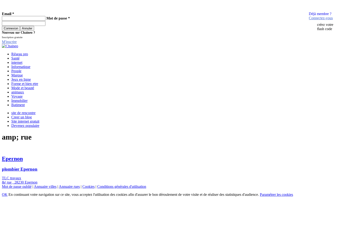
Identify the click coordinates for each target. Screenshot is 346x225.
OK (5, 195)
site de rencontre (23, 113)
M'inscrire (9, 42)
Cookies (88, 187)
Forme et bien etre (24, 84)
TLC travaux (11, 178)
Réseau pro (19, 54)
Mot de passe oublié (17, 187)
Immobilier (19, 101)
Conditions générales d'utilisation (121, 187)
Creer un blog (21, 117)
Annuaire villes (45, 187)
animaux (17, 92)
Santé (15, 58)
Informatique (20, 67)
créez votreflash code (325, 27)
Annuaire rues (69, 187)
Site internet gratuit (25, 121)
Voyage (17, 96)
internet (16, 62)
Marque (17, 75)
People (16, 71)
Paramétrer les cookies (276, 195)
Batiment (18, 105)
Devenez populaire (25, 126)
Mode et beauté (22, 88)
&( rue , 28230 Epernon (19, 182)
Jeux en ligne (21, 79)
